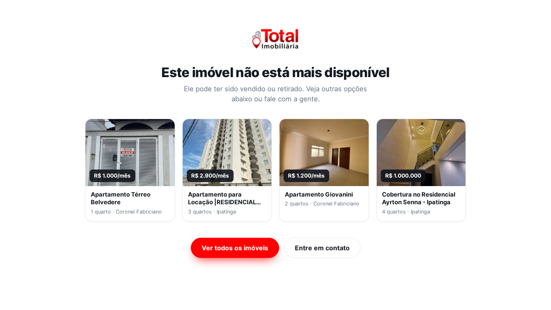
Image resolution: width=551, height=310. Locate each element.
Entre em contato (322, 248)
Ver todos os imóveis (235, 248)
